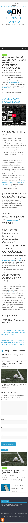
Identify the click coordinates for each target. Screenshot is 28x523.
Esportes (4, 54)
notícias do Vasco (12, 182)
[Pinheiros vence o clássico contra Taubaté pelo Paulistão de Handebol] (14, 453)
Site (2, 435)
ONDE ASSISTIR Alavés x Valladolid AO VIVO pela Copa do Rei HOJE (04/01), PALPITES (13, 363)
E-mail (2, 427)
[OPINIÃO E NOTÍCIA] (2, 48)
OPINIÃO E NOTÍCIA (14, 20)
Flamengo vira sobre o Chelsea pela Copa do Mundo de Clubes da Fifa (14, 385)
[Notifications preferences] (2, 520)
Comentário (4, 400)
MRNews (7, 507)
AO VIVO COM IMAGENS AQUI (11, 100)
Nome (2, 419)
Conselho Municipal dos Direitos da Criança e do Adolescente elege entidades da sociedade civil (18, 487)
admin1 (11, 72)
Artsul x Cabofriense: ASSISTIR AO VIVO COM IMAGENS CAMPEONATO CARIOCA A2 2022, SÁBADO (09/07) (13, 332)
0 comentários (18, 72)
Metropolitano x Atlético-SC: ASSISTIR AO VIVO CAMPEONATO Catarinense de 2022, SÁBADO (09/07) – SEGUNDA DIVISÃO (13, 342)
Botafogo (12, 260)
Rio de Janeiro (11, 292)
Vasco (21, 258)
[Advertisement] (14, 37)
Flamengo (19, 260)
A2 (14, 82)
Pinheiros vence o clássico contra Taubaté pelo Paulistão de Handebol (13, 472)
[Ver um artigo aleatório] (25, 48)
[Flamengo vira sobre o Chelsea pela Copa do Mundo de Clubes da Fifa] (14, 370)
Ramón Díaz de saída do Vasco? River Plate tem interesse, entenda (12, 355)
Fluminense (5, 260)
